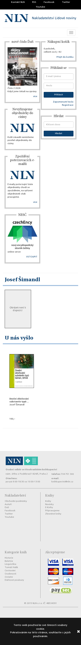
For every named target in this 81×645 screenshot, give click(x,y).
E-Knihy (49, 507)
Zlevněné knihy (53, 513)
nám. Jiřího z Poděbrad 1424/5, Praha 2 (27, 474)
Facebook (49, 2)
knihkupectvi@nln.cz (62, 481)
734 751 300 (67, 474)
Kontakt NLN (18, 2)
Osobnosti (10, 573)
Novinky (49, 504)
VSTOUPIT (31, 256)
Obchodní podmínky (16, 501)
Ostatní (9, 577)
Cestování (10, 570)
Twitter (66, 2)
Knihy (48, 501)
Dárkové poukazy (14, 580)
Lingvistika (10, 564)
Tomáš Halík (11, 567)
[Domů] (40, 18)
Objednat (22, 424)
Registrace (67, 105)
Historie (9, 558)
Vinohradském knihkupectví (41, 469)
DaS (7, 507)
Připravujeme (52, 510)
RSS (34, 2)
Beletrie (9, 561)
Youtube (40, 7)
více (35, 96)
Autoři (8, 504)
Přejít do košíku (65, 57)
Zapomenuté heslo (63, 101)
